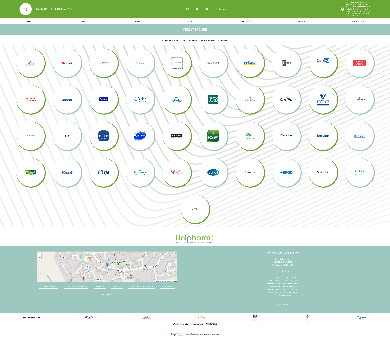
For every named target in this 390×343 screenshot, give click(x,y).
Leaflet (157, 281)
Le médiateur (100, 286)
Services (29, 21)
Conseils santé (245, 21)
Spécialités (83, 21)
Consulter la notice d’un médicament (141, 286)
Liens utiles (117, 286)
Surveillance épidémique (48, 286)
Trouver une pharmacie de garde (76, 286)
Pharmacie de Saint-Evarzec (53, 9)
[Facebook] (187, 9)
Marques (137, 21)
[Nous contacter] (197, 9)
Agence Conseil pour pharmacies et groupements (202, 334)
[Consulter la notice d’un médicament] (207, 9)
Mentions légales (167, 286)
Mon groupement (358, 21)
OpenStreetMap (165, 281)
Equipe (190, 21)
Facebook (301, 21)
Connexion (222, 9)
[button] (107, 265)
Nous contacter (283, 304)
